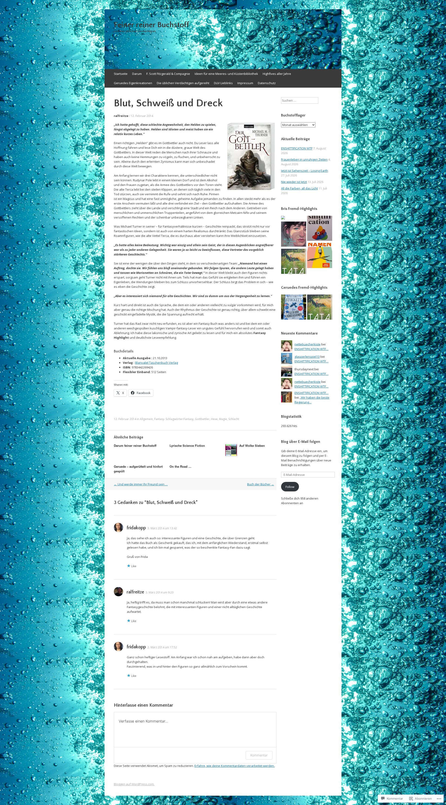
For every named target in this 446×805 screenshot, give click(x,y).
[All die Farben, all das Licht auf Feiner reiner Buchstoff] (293, 235)
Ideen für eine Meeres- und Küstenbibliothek (226, 74)
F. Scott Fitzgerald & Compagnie (168, 74)
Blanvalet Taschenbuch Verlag (156, 363)
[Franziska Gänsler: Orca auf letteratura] (283, 218)
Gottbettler (202, 419)
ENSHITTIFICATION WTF (296, 148)
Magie (223, 419)
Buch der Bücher (260, 484)
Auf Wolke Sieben (252, 445)
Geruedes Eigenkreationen (133, 83)
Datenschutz (267, 83)
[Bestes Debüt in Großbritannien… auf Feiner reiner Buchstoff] (319, 256)
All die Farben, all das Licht (299, 188)
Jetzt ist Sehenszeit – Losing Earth (304, 171)
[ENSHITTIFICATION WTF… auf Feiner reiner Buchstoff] (319, 229)
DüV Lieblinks (223, 83)
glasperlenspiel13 (307, 356)
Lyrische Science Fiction (187, 445)
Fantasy (159, 419)
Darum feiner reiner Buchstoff (135, 445)
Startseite (121, 74)
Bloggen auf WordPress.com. (134, 784)
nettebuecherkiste (308, 344)
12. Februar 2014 (142, 116)
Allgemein (146, 419)
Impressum (245, 83)
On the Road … (180, 466)
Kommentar (259, 755)
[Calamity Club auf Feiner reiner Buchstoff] (293, 308)
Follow (289, 487)
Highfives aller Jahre (277, 74)
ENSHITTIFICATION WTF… (311, 349)
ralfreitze (121, 116)
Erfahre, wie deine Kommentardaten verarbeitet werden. (234, 766)
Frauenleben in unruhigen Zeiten (304, 159)
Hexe (214, 419)
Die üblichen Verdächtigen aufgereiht (183, 83)
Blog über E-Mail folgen (300, 442)
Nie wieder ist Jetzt (294, 182)
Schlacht (233, 419)
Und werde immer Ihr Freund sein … (141, 484)
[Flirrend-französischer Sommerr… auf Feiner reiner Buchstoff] (293, 262)
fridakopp (136, 527)
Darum (137, 74)
